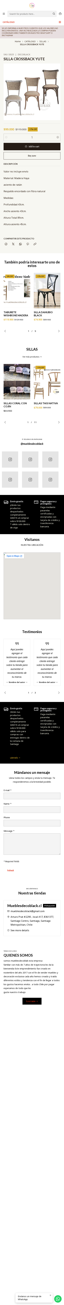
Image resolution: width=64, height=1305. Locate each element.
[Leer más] (17, 733)
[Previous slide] (6, 331)
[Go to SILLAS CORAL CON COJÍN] (17, 381)
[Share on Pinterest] (27, 244)
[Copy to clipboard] (34, 244)
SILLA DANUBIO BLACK (43, 314)
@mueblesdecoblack (32, 443)
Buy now (32, 155)
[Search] (53, 14)
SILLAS (42, 41)
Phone (7, 817)
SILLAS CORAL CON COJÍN (15, 405)
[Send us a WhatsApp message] (58, 1299)
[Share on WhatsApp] (20, 244)
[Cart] (60, 13)
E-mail (7, 790)
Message (9, 831)
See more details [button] (20, 930)
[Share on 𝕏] (13, 244)
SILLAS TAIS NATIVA (46, 403)
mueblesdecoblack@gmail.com (28, 911)
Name (7, 804)
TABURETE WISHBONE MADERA (16, 314)
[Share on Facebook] (6, 244)
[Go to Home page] (32, 5)
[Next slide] (58, 331)
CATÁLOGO (9, 22)
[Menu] (4, 13)
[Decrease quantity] (6, 137)
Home (18, 41)
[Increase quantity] (57, 137)
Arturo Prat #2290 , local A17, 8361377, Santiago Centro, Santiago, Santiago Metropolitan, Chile (32, 920)
